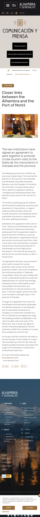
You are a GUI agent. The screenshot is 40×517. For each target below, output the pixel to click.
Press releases (19, 46)
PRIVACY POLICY (7, 462)
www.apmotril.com (10, 358)
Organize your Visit (30, 417)
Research (9, 417)
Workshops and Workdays (10, 440)
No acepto (29, 508)
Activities (9, 434)
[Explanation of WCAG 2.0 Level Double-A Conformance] (11, 476)
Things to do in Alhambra (9, 423)
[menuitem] (22, 13)
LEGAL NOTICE (6, 459)
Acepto (8, 508)
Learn (7, 419)
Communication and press (21, 70)
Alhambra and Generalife (9, 409)
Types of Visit (28, 415)
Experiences (10, 436)
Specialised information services (20, 54)
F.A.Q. (26, 420)
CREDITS (4, 469)
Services (27, 422)
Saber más (5, 511)
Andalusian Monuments (8, 413)
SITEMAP (4, 455)
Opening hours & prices (28, 411)
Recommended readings (19, 62)
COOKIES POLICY (7, 466)
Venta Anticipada (29, 408)
